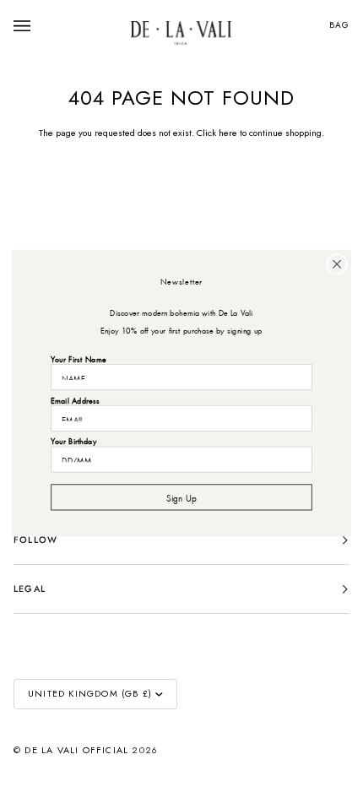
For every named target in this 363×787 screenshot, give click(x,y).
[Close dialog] (337, 264)
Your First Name (78, 358)
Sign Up (181, 497)
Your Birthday (73, 440)
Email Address (75, 399)
